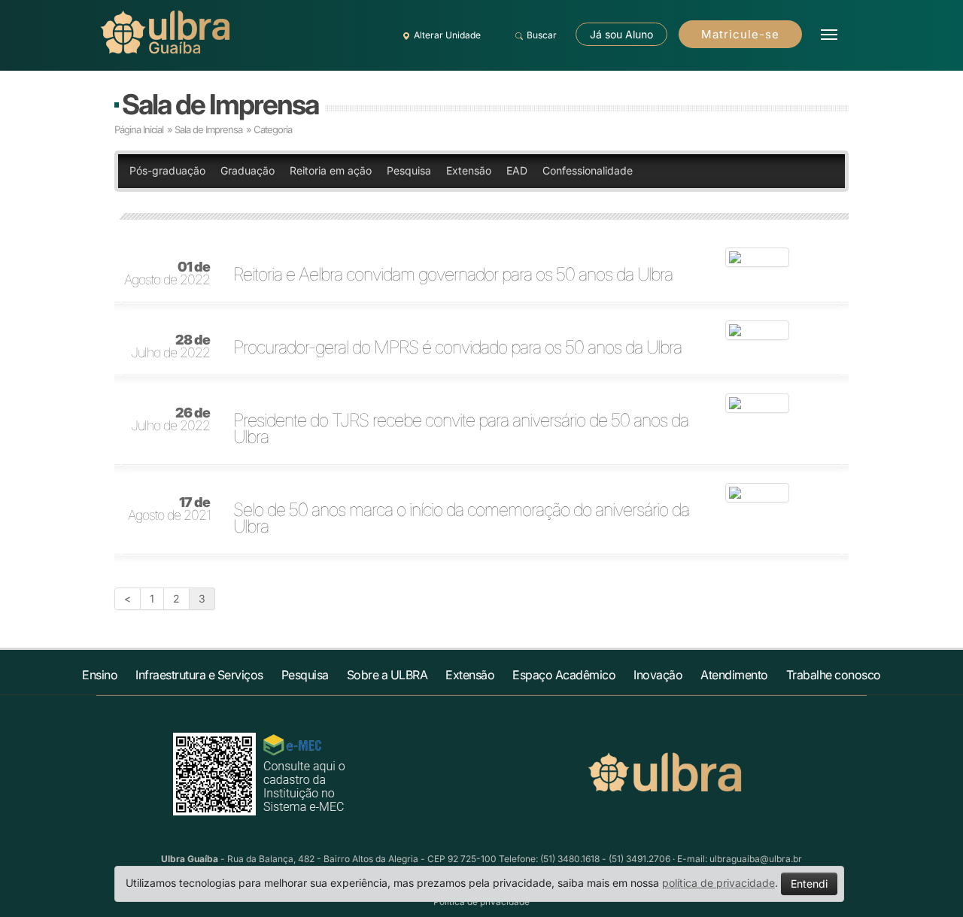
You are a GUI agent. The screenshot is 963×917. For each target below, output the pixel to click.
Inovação (657, 674)
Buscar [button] (542, 35)
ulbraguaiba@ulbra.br (755, 858)
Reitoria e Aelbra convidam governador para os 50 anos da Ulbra (453, 274)
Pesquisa (409, 170)
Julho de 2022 (170, 347)
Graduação (247, 170)
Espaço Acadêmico (563, 674)
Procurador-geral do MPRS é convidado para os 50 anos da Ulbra (457, 347)
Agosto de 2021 (169, 509)
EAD (516, 170)
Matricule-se (740, 34)
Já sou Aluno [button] (621, 34)
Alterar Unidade (447, 35)
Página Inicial (138, 129)
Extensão (468, 170)
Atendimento (734, 674)
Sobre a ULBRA (387, 674)
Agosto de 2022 (167, 274)
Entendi (809, 883)
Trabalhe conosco (833, 674)
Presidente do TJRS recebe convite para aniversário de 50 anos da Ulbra (460, 428)
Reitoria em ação (331, 170)
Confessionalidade (587, 170)
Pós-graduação (167, 170)
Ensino (99, 674)
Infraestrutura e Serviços (199, 674)
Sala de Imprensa (220, 104)
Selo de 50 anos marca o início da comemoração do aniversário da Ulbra (461, 518)
